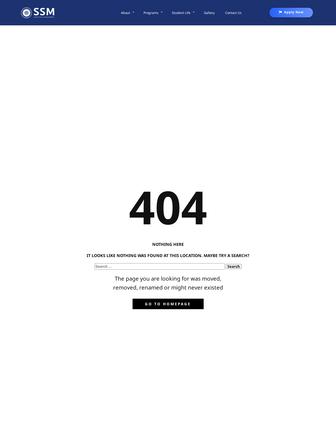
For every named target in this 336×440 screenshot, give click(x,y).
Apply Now (294, 12)
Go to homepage (168, 303)
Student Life (181, 13)
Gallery (209, 13)
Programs (151, 13)
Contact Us (233, 13)
